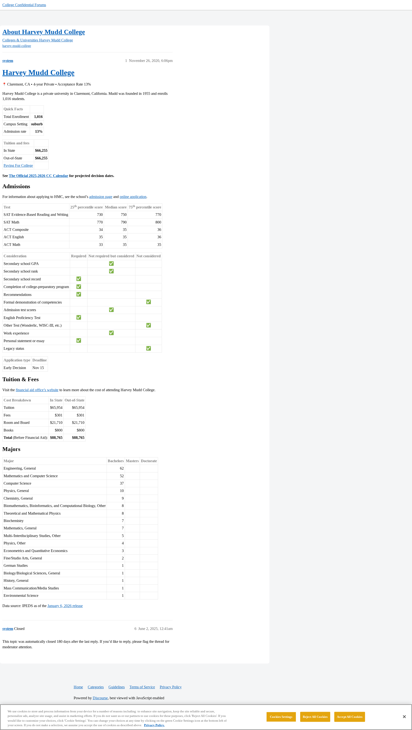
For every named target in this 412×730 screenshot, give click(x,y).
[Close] (404, 716)
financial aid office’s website (37, 390)
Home (78, 687)
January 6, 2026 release (65, 606)
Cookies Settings (281, 717)
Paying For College (18, 165)
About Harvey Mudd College (43, 31)
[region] (206, 717)
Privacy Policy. (154, 725)
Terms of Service (142, 687)
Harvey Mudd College (38, 72)
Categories (96, 687)
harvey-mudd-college (16, 46)
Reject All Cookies (315, 717)
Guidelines (116, 687)
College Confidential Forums (24, 5)
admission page (100, 197)
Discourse (100, 698)
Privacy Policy (171, 687)
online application (133, 197)
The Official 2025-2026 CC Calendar (38, 176)
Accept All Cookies (349, 717)
